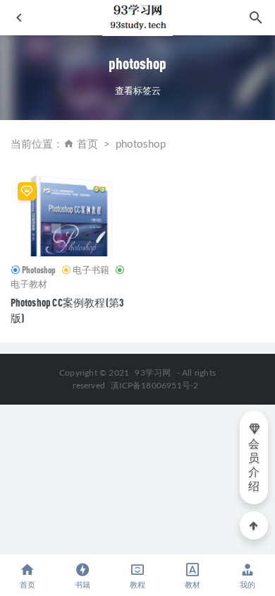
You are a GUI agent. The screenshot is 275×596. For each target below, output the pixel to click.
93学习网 (153, 373)
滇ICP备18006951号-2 (153, 385)
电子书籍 (91, 269)
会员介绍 (253, 465)
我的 (247, 585)
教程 (137, 585)
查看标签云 (138, 90)
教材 (192, 585)
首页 (87, 144)
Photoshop (39, 269)
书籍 (82, 585)
